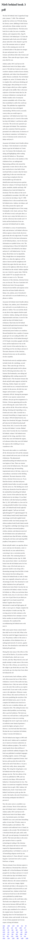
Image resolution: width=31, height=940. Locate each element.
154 (12, 927)
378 (8, 930)
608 (17, 934)
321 (22, 925)
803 (25, 934)
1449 (22, 938)
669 (8, 936)
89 (25, 925)
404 (17, 932)
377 (25, 927)
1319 (4, 934)
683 (17, 930)
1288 (17, 936)
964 (12, 934)
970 (8, 934)
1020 (4, 938)
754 (3, 936)
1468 (27, 938)
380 (3, 927)
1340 (21, 930)
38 (21, 936)
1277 (13, 925)
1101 (8, 938)
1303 (8, 925)
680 (18, 938)
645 (18, 925)
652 (16, 927)
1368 (26, 932)
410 (8, 927)
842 (12, 930)
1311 (12, 936)
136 (21, 932)
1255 (4, 932)
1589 (21, 934)
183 (8, 932)
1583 (20, 927)
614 (25, 936)
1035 (4, 930)
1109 (13, 938)
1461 (4, 925)
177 (25, 930)
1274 (13, 932)
